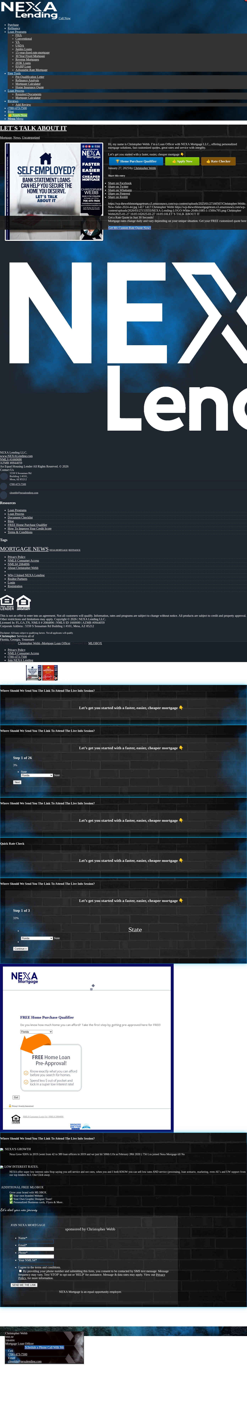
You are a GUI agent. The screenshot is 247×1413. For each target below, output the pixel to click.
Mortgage (6, 137)
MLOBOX (95, 643)
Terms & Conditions (20, 532)
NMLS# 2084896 (19, 564)
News (16, 137)
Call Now (65, 18)
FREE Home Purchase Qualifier (27, 524)
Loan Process (16, 513)
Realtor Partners (17, 578)
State (24, 771)
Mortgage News (24, 549)
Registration (15, 586)
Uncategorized (31, 137)
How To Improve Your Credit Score (30, 528)
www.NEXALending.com (16, 456)
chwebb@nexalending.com (24, 492)
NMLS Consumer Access (23, 560)
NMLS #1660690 (11, 459)
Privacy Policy (16, 556)
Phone (23, 1252)
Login (11, 582)
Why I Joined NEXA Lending (26, 575)
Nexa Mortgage (58, 550)
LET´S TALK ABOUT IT (33, 128)
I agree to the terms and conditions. (39, 1267)
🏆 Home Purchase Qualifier (136, 161)
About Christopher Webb (23, 567)
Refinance (74, 550)
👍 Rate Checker (218, 161)
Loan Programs (17, 510)
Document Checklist (20, 517)
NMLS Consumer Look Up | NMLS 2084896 (43, 1116)
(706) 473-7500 (18, 484)
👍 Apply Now (182, 161)
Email (22, 1245)
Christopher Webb (145, 168)
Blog (11, 521)
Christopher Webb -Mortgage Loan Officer (44, 643)
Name (22, 1238)
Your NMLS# (27, 1260)
